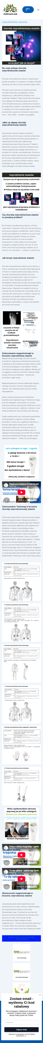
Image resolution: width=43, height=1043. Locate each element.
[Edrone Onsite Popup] (21, 521)
